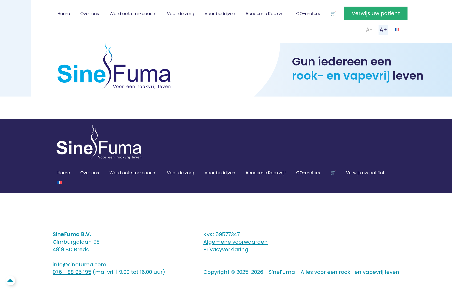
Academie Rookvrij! (266, 13)
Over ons (89, 13)
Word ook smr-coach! (133, 13)
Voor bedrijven (220, 13)
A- (369, 30)
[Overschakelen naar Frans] (397, 29)
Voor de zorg (180, 13)
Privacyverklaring (225, 249)
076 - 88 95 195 (72, 272)
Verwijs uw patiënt (376, 13)
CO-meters (308, 13)
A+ (383, 30)
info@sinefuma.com (79, 264)
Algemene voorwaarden (235, 242)
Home (63, 13)
